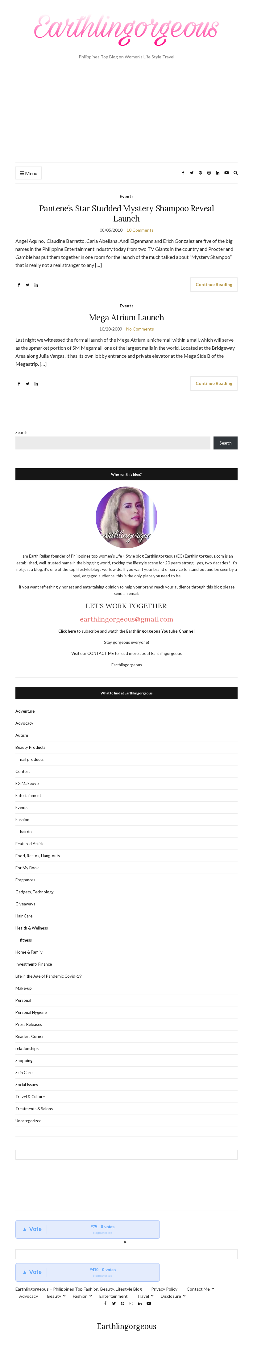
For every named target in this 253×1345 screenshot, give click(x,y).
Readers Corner (29, 1036)
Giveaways (25, 903)
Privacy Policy (164, 1289)
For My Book (27, 867)
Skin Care (23, 1072)
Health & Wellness (31, 927)
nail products (32, 759)
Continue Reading (214, 284)
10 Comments (140, 230)
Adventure (25, 711)
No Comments (140, 328)
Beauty (54, 1296)
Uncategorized (28, 1120)
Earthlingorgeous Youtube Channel (160, 631)
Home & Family (29, 952)
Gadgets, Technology (34, 891)
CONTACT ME (101, 653)
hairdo (26, 831)
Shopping (23, 1060)
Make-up (23, 988)
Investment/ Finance (33, 964)
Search (21, 432)
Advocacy (24, 723)
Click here (67, 631)
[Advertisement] (126, 116)
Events (127, 196)
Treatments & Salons (34, 1108)
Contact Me (198, 1289)
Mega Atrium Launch (126, 317)
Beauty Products (30, 747)
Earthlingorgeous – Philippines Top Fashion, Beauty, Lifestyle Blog (78, 1289)
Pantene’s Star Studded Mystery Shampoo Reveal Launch (126, 213)
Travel (143, 1296)
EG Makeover (27, 783)
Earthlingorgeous (126, 1326)
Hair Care (23, 915)
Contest (22, 771)
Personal (23, 1000)
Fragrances (25, 879)
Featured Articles (30, 843)
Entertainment (28, 795)
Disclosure (171, 1296)
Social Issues (26, 1084)
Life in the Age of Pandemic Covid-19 (48, 976)
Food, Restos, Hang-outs (37, 855)
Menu (30, 173)
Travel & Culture (30, 1096)
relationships (27, 1048)
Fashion (22, 819)
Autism (21, 735)
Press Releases (28, 1024)
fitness (26, 940)
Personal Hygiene (31, 1012)
